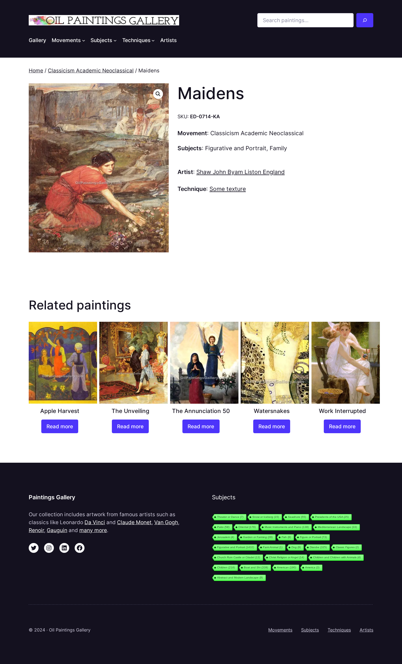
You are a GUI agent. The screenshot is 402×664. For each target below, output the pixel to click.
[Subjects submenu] (115, 40)
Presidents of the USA (332, 516)
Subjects (310, 630)
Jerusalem (225, 537)
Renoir (36, 530)
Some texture (227, 188)
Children (226, 567)
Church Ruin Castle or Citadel (238, 557)
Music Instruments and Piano (287, 527)
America (312, 567)
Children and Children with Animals (337, 557)
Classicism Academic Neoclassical (91, 70)
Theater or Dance (230, 516)
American (286, 567)
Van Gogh (166, 522)
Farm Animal (272, 547)
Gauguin (57, 530)
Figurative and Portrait (235, 148)
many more (93, 530)
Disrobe (318, 547)
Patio (223, 527)
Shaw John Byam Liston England (240, 172)
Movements (280, 630)
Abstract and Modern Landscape (240, 577)
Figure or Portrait (313, 537)
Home (36, 70)
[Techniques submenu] (153, 40)
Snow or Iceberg (265, 516)
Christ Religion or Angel (286, 557)
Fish (286, 537)
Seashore (297, 516)
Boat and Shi (256, 567)
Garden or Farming (258, 537)
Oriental (247, 527)
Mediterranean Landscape (337, 527)
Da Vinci (95, 522)
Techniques (339, 630)
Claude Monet (134, 522)
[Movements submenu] (83, 40)
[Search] (364, 20)
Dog (296, 547)
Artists (366, 630)
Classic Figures (347, 547)
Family (278, 148)
